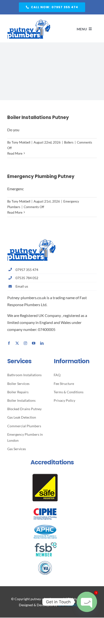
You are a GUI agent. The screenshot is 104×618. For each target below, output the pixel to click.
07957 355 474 (26, 270)
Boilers (69, 142)
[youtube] (33, 343)
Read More (14, 153)
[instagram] (25, 343)
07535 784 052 (26, 278)
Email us (21, 286)
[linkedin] (42, 343)
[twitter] (17, 343)
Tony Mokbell (21, 142)
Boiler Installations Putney (38, 117)
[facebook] (9, 343)
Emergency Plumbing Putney (40, 176)
